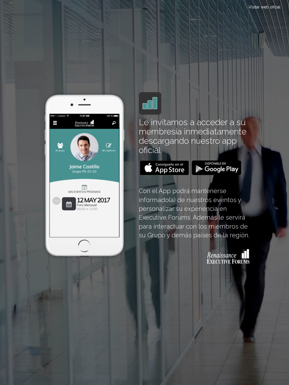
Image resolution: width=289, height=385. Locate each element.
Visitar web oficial (265, 7)
